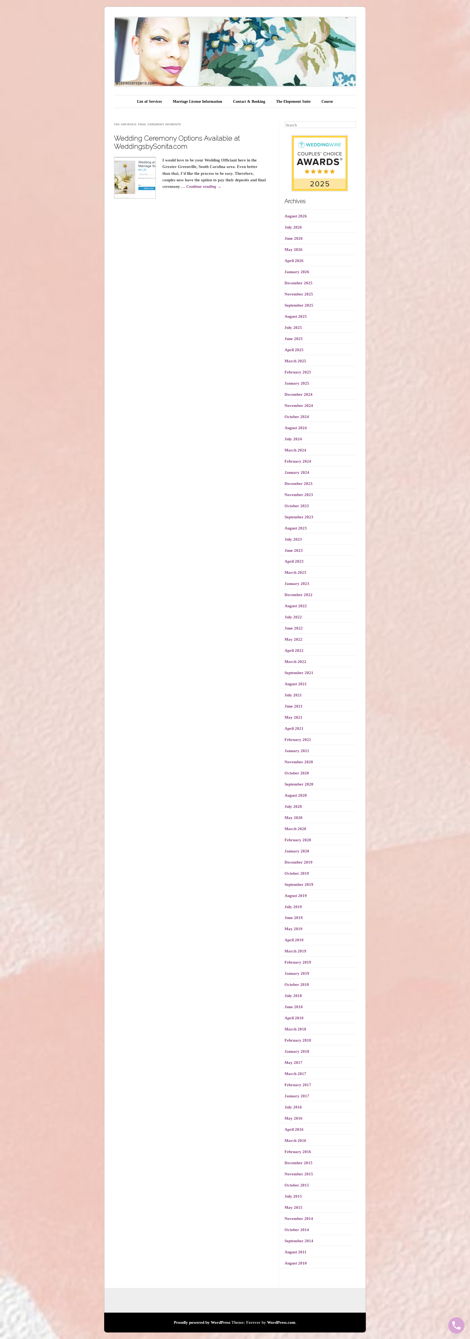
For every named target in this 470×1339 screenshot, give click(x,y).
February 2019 (298, 962)
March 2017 (295, 1074)
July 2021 (293, 695)
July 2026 (293, 227)
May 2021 (293, 717)
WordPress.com (281, 1322)
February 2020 (298, 840)
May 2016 (293, 1118)
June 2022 (294, 628)
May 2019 (293, 929)
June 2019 (294, 917)
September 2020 (299, 784)
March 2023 (295, 572)
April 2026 (294, 261)
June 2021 (294, 706)
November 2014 (299, 1218)
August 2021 (296, 684)
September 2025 (299, 305)
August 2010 (296, 1263)
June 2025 (294, 339)
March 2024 (295, 450)
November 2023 (299, 495)
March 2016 (295, 1140)
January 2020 (297, 851)
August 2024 (296, 428)
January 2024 (297, 472)
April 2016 (294, 1129)
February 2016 (298, 1152)
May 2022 (293, 639)
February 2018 (298, 1040)
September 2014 (299, 1241)
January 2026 (297, 272)
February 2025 (298, 372)
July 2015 (293, 1196)
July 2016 (293, 1107)
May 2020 (293, 817)
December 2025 (299, 283)
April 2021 (294, 728)
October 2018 (297, 984)
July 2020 (293, 806)
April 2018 (294, 1018)
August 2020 (296, 795)
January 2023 (297, 583)
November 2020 (299, 762)
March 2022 (295, 661)
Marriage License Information (197, 101)
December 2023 (299, 483)
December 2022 (299, 595)
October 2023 (297, 506)
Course (327, 101)
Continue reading (203, 186)
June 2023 (294, 550)
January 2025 (297, 383)
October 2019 (297, 873)
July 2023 (293, 539)
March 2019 (295, 951)
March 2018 (295, 1029)
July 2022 (293, 617)
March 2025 (295, 361)
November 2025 (299, 294)
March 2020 (295, 829)
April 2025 (294, 350)
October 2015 (297, 1185)
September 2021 (299, 673)
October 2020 (297, 773)
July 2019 (293, 907)
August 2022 (296, 606)
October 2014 (297, 1230)
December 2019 (299, 862)
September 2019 (299, 884)
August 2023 (296, 528)
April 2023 (294, 561)
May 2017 (293, 1062)
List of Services (149, 101)
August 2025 (296, 316)
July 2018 (293, 996)
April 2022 (294, 650)
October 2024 (297, 417)
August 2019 (296, 895)
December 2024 (299, 394)
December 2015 (299, 1163)
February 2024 (298, 461)
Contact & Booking (249, 101)
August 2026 (296, 216)
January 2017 (297, 1096)
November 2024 (299, 405)
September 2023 (299, 517)
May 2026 (293, 249)
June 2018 (294, 1007)
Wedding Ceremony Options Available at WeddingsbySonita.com (177, 142)
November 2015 (299, 1174)
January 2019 (297, 973)
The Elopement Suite (293, 101)
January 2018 (297, 1051)
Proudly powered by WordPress (202, 1322)
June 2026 (294, 238)
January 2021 (297, 751)
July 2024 (293, 439)
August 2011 (296, 1252)
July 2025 (293, 327)
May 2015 (293, 1207)
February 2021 (298, 739)
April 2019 (294, 940)
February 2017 (298, 1085)
